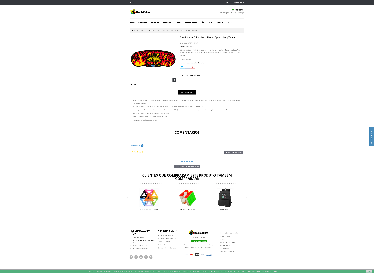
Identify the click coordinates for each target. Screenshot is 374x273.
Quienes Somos (225, 245)
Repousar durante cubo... (149, 210)
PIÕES (203, 22)
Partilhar (187, 67)
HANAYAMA (167, 22)
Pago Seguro (224, 248)
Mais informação (187, 92)
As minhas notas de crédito (167, 239)
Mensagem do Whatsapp (199, 241)
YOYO (210, 22)
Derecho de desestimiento (229, 233)
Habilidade (155, 22)
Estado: (182, 46)
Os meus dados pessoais (166, 245)
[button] (233, 152)
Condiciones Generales (227, 242)
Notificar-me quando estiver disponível (192, 63)
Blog (230, 22)
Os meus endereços (164, 242)
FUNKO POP (220, 22)
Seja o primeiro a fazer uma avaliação (187, 166)
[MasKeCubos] (140, 11)
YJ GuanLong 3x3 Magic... (187, 210)
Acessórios (142, 22)
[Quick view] (151, 198)
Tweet (182, 67)
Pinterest (192, 67)
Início (133, 30)
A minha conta (167, 230)
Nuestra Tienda (225, 236)
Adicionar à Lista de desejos (191, 75)
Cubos (132, 22)
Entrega (222, 239)
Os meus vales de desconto (167, 248)
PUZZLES (178, 22)
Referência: (183, 43)
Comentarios (187, 132)
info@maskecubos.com (140, 248)
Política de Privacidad (227, 252)
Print (134, 84)
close (369, 271)
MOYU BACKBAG (225, 210)
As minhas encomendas (165, 235)
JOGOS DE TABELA (190, 22)
